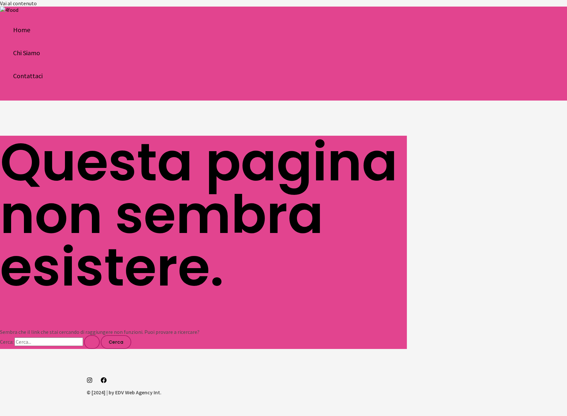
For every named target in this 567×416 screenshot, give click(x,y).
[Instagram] (90, 381)
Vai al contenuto (18, 3)
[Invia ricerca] (92, 342)
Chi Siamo (26, 53)
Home (21, 30)
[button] (7, 97)
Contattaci (28, 76)
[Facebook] (104, 381)
